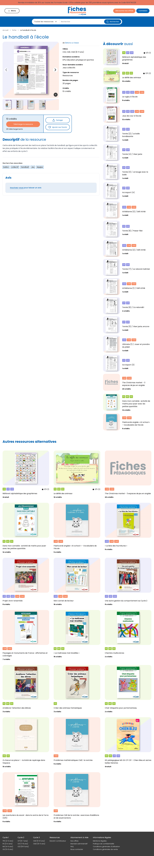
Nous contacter (76, 849)
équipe (40, 167)
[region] (31, 70)
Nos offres (74, 841)
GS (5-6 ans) (8, 849)
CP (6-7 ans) (23, 841)
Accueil (5, 30)
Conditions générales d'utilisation (106, 846)
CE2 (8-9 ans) (23, 846)
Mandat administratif (78, 844)
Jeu (32, 167)
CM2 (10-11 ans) (39, 844)
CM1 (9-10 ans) (39, 841)
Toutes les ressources (43, 21)
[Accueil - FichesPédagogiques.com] (77, 10)
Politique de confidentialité (103, 844)
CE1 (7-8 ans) (23, 844)
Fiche (14, 30)
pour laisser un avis (25, 187)
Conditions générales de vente (105, 849)
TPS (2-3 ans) (8, 841)
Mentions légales (100, 841)
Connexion (143, 11)
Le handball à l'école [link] (28, 30)
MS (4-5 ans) (8, 846)
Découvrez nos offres (124, 11)
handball (25, 167)
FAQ (72, 846)
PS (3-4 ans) (7, 844)
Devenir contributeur (58, 841)
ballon (6, 167)
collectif (14, 167)
